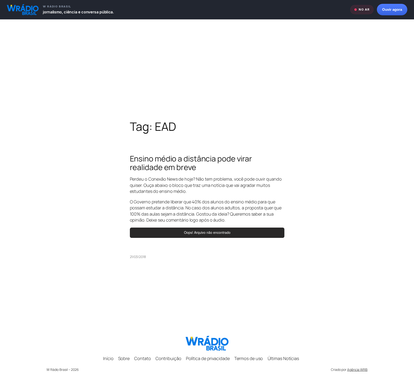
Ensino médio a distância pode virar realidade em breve (191, 163)
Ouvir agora (392, 9)
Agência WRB (357, 369)
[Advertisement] (207, 69)
